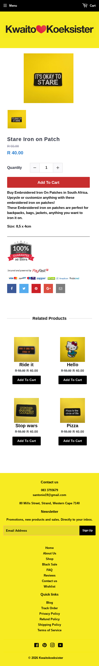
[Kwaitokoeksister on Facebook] (36, 646)
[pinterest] (36, 288)
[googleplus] (48, 288)
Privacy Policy (49, 613)
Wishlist (49, 586)
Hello (72, 364)
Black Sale (49, 564)
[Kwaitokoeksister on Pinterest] (44, 646)
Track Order (49, 608)
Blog (49, 602)
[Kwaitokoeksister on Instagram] (52, 646)
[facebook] (11, 288)
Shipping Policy (49, 624)
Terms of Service (49, 630)
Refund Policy (50, 619)
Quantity (14, 168)
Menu (13, 5)
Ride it (26, 364)
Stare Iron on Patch (33, 139)
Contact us (49, 581)
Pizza (72, 425)
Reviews (49, 575)
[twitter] (24, 288)
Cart (92, 5)
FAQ (49, 570)
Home (49, 548)
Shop (49, 559)
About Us (49, 553)
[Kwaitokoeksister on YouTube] (60, 646)
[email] (60, 288)
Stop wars (26, 425)
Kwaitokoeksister (51, 658)
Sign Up (87, 530)
